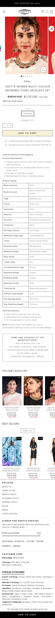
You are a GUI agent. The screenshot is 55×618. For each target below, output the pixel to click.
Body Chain (27, 591)
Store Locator (9, 513)
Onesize (27, 113)
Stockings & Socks (19, 599)
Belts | (5, 596)
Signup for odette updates (20, 521)
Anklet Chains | (14, 591)
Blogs (5, 506)
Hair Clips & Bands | (44, 594)
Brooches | (47, 596)
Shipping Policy (9, 502)
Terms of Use (8, 490)
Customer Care (12, 554)
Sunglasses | (16, 596)
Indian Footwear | (19, 585)
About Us (6, 486)
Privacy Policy (9, 494)
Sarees (5, 579)
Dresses (40, 582)
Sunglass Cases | (32, 596)
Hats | (31, 594)
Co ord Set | (25, 582)
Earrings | (28, 588)
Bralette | (27, 602)
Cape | (17, 594)
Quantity (28, 120)
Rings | (5, 591)
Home (27, 81)
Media (5, 510)
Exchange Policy (10, 498)
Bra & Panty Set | (45, 602)
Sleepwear (7, 604)
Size (28, 109)
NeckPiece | (17, 588)
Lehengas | (48, 577)
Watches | (6, 599)
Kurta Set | (31, 577)
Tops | (33, 582)
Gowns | (22, 577)
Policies (7, 482)
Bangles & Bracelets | (43, 588)
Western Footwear (36, 585)
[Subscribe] (39, 533)
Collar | (24, 594)
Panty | (34, 602)
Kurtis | (39, 577)
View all (27, 431)
